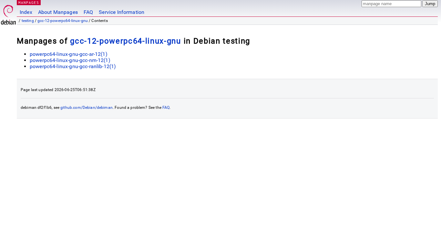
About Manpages (58, 12)
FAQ (88, 12)
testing (28, 20)
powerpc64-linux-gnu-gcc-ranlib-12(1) (73, 66)
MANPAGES (28, 2)
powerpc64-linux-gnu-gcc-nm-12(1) (70, 60)
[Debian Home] (8, 13)
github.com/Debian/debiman (86, 107)
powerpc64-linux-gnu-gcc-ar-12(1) (69, 54)
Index (26, 12)
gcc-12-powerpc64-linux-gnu (62, 20)
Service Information (121, 12)
